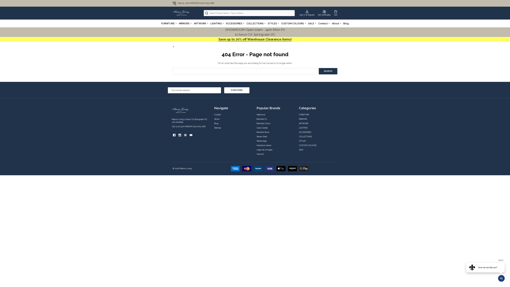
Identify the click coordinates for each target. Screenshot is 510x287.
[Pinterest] (185, 135)
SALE (311, 23)
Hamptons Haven (264, 145)
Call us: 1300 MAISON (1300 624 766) (196, 3)
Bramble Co (262, 119)
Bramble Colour (263, 123)
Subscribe (237, 90)
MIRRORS (184, 23)
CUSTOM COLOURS (292, 23)
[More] (176, 23)
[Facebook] (174, 135)
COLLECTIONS (255, 23)
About (335, 23)
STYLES (272, 23)
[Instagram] (179, 135)
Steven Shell (262, 137)
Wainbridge (262, 141)
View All (260, 154)
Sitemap (217, 128)
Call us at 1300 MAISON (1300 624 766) (189, 126)
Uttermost (261, 115)
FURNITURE (168, 23)
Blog (346, 23)
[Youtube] (191, 135)
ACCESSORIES (234, 23)
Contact (323, 23)
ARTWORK (200, 23)
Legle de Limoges (264, 150)
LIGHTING (216, 23)
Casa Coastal (262, 128)
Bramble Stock (263, 132)
